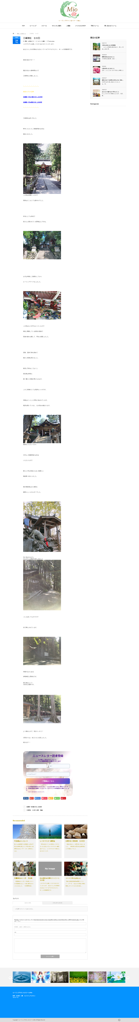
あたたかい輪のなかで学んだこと (110, 91)
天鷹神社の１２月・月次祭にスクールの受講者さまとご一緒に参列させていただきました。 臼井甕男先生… (23, 884)
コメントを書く (41, 41)
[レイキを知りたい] (60, 977)
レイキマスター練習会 (47, 841)
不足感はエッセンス (21, 841)
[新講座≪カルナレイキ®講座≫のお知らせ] (97, 977)
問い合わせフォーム (110, 25)
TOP (23, 25)
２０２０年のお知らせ (73, 878)
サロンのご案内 (56, 25)
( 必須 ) (17, 921)
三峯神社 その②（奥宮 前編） (34, 810)
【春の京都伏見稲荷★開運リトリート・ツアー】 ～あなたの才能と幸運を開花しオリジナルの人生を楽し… (75, 884)
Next (128, 978)
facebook (119, 1020)
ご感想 (68, 25)
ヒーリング (33, 25)
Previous (10, 978)
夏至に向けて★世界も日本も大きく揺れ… (113, 80)
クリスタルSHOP (80, 25)
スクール (44, 25)
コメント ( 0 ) (27, 902)
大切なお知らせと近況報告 (109, 45)
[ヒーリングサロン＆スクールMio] (69, 20)
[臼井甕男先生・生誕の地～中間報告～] (41, 977)
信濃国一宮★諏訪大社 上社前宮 (32, 102)
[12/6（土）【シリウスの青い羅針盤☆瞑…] (22, 977)
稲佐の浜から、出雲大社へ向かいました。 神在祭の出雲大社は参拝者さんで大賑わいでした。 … (75, 846)
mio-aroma (51, 41)
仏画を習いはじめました (108, 68)
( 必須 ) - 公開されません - (22, 926)
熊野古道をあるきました (108, 57)
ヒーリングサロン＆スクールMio (22, 992)
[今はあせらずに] (79, 977)
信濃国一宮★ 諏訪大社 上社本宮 (32, 97)
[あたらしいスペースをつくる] (116, 977)
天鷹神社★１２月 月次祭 (23, 878)
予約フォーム (95, 25)
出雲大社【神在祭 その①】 (75, 841)
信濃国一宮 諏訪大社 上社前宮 (34, 806)
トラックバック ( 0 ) (57, 902)
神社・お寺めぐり (21, 33)
